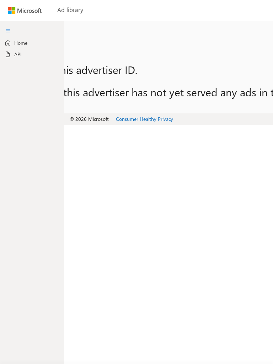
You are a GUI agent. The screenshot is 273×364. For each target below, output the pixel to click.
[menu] (8, 31)
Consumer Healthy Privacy (144, 119)
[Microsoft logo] (25, 12)
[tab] (32, 43)
